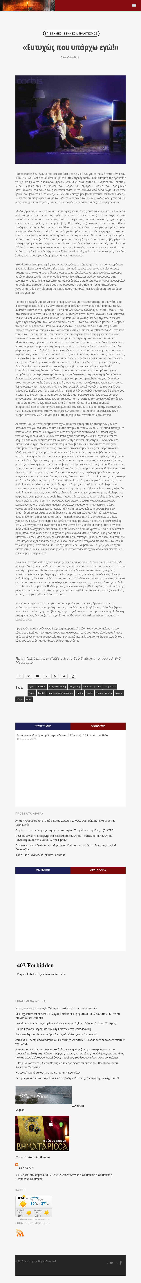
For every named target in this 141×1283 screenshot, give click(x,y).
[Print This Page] (64, 676)
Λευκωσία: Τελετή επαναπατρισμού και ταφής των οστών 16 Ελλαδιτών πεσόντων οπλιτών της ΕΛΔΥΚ (70, 1042)
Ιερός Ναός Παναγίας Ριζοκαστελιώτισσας (40, 855)
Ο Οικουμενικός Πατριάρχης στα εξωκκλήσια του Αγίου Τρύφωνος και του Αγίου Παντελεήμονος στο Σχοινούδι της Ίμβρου (64, 838)
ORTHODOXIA (98, 870)
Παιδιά (79, 693)
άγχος (32, 686)
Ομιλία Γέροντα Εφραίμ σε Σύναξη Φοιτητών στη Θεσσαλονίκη (53, 1029)
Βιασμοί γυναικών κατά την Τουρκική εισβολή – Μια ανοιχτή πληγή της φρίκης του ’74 (67, 1078)
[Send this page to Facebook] (20, 676)
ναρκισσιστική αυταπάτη (60, 693)
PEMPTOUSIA (42, 870)
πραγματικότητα (104, 693)
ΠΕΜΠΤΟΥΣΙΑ (43, 726)
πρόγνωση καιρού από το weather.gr (33, 1219)
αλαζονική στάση (57, 686)
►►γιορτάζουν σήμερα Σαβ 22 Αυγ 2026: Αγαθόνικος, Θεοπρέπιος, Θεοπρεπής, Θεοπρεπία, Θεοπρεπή (63, 1177)
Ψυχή (28, 699)
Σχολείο (118, 693)
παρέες (89, 693)
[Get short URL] (46, 676)
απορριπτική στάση (92, 686)
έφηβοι (41, 693)
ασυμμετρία (110, 686)
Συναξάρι (26, 1167)
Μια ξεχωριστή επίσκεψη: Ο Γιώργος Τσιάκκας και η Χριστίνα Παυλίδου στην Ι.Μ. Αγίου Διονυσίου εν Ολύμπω (67, 1016)
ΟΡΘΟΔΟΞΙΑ (98, 726)
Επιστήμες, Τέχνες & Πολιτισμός (71, 33)
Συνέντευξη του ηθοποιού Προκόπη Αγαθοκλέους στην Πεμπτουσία (56, 1034)
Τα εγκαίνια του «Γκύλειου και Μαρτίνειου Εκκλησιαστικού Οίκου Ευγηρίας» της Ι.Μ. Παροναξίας (65, 847)
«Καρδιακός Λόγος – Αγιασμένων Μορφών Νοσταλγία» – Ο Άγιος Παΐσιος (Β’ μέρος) (65, 1023)
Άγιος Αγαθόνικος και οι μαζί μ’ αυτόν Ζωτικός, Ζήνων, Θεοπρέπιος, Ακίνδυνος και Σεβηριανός (65, 822)
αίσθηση (42, 686)
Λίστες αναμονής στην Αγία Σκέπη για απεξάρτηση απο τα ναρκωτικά (56, 1008)
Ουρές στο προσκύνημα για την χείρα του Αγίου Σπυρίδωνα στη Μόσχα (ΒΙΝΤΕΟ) (64, 830)
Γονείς (32, 693)
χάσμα (20, 699)
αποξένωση (74, 686)
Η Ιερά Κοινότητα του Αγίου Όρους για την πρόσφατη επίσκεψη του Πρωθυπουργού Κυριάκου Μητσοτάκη (66, 1065)
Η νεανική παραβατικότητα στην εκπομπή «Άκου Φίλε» (47, 1072)
